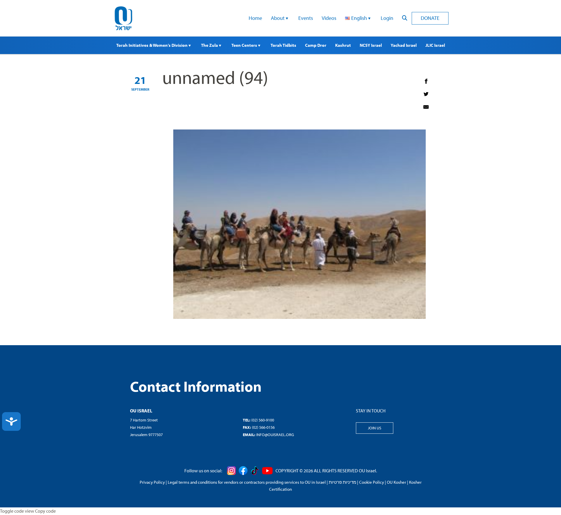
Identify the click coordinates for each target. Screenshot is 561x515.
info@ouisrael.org (275, 434)
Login (387, 18)
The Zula (210, 45)
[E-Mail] (426, 107)
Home (255, 18)
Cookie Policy (371, 482)
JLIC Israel (435, 45)
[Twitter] (426, 94)
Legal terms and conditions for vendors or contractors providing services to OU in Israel (247, 482)
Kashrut (343, 45)
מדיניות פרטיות (342, 482)
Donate (430, 18)
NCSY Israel (371, 45)
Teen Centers (244, 45)
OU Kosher (396, 482)
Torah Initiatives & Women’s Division (152, 45)
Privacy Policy (152, 482)
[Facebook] (426, 81)
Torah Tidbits (283, 45)
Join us (374, 428)
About (278, 18)
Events (305, 18)
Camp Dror (315, 45)
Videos (329, 18)
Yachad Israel (404, 45)
